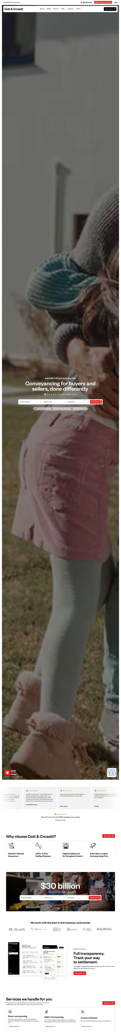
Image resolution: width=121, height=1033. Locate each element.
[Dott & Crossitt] (14, 9)
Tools (62, 9)
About (78, 9)
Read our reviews (60, 820)
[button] (56, 9)
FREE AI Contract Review (103, 2)
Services (55, 9)
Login (116, 2)
